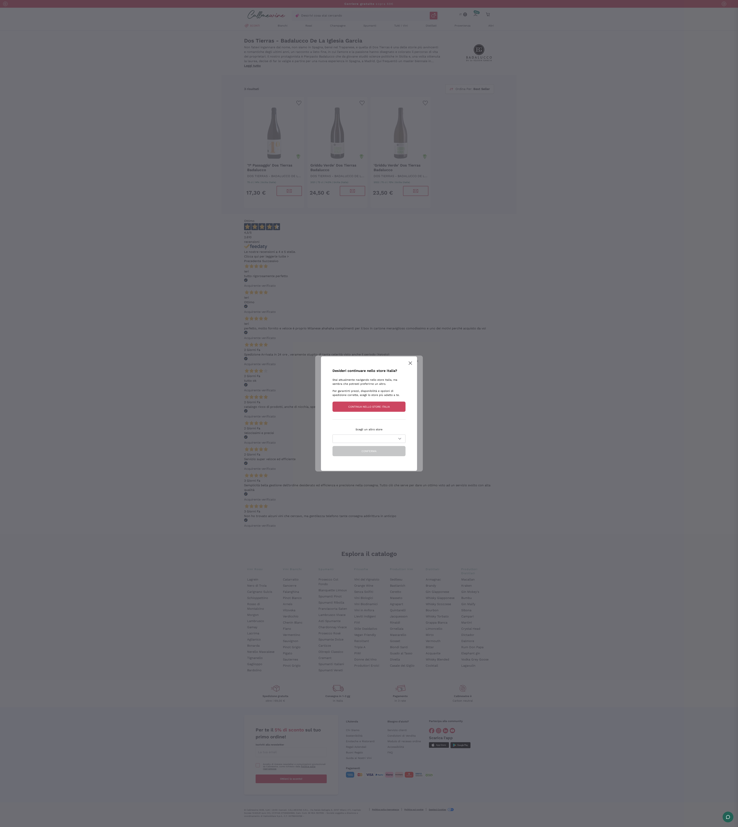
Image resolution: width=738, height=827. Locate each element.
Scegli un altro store (369, 429)
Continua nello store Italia (369, 406)
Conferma (369, 450)
